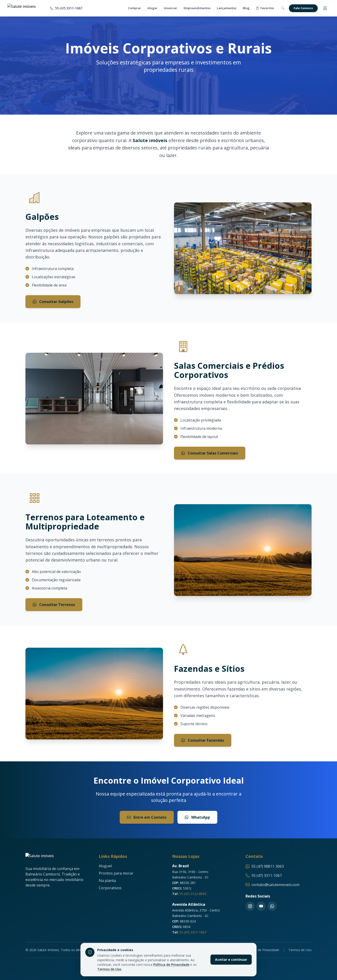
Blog (246, 8)
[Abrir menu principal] (325, 8)
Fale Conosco (303, 8)
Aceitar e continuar (231, 959)
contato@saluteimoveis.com (275, 884)
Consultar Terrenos (56, 604)
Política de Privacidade (171, 964)
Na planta (107, 880)
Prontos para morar (116, 873)
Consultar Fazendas (205, 740)
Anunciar (170, 8)
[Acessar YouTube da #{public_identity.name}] (261, 906)
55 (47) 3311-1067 (192, 932)
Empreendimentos (197, 8)
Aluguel (105, 865)
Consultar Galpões (55, 301)
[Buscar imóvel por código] (282, 8)
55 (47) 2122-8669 (192, 894)
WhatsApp (200, 817)
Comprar (134, 8)
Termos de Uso (109, 969)
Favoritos (267, 8)
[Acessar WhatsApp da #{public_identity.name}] (272, 906)
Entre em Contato (149, 817)
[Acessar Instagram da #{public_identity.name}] (250, 906)
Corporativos (110, 887)
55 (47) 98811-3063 (267, 866)
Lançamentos (226, 8)
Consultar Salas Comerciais (212, 453)
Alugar (152, 8)
